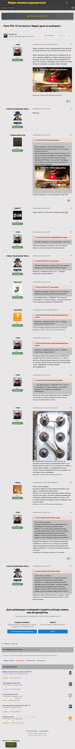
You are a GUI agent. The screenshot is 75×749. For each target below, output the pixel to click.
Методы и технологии (26, 36)
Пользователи (30, 660)
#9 (71, 338)
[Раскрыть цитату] (35, 140)
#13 (71, 512)
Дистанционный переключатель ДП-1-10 (16, 705)
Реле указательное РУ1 (10, 694)
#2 (71, 109)
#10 (71, 375)
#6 (71, 256)
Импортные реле (8, 717)
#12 (71, 482)
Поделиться (50, 35)
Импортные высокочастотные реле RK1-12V (17, 672)
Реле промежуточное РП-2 (11, 683)
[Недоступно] (52, 435)
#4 (71, 208)
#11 (71, 408)
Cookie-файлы (44, 731)
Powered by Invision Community (37, 735)
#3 (71, 135)
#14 (71, 566)
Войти (53, 631)
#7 (71, 282)
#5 (71, 232)
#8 (71, 310)
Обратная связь (31, 731)
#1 (71, 44)
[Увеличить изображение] (67, 212)
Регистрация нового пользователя (22, 631)
